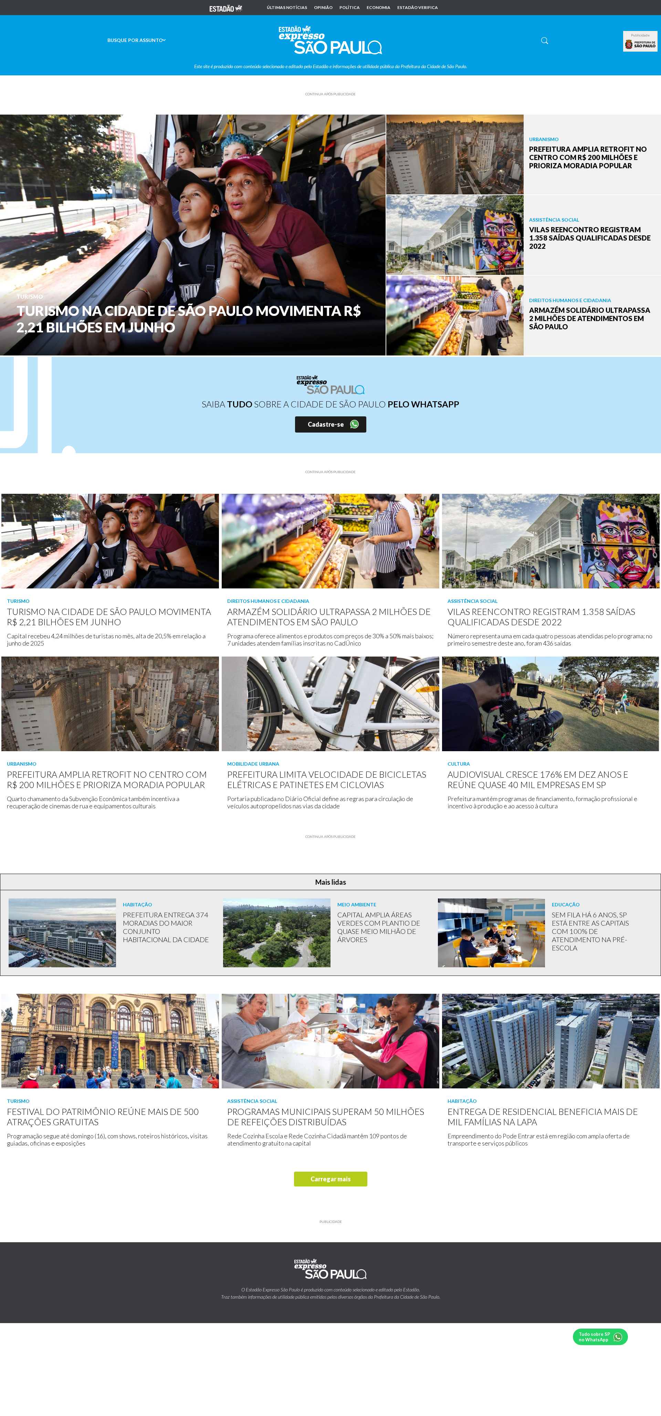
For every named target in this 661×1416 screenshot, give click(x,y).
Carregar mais (331, 1179)
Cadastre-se (326, 424)
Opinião (323, 8)
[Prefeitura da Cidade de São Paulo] (640, 44)
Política (349, 8)
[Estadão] (226, 7)
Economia (378, 8)
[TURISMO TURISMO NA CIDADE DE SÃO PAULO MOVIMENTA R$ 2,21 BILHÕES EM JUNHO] (193, 234)
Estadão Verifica (417, 8)
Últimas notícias (287, 8)
